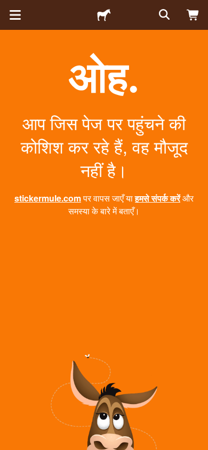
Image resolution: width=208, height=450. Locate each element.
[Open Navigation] (15, 15)
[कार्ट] (193, 15)
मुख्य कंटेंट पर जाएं (8, 8)
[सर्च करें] (163, 15)
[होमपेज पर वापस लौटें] (104, 15)
